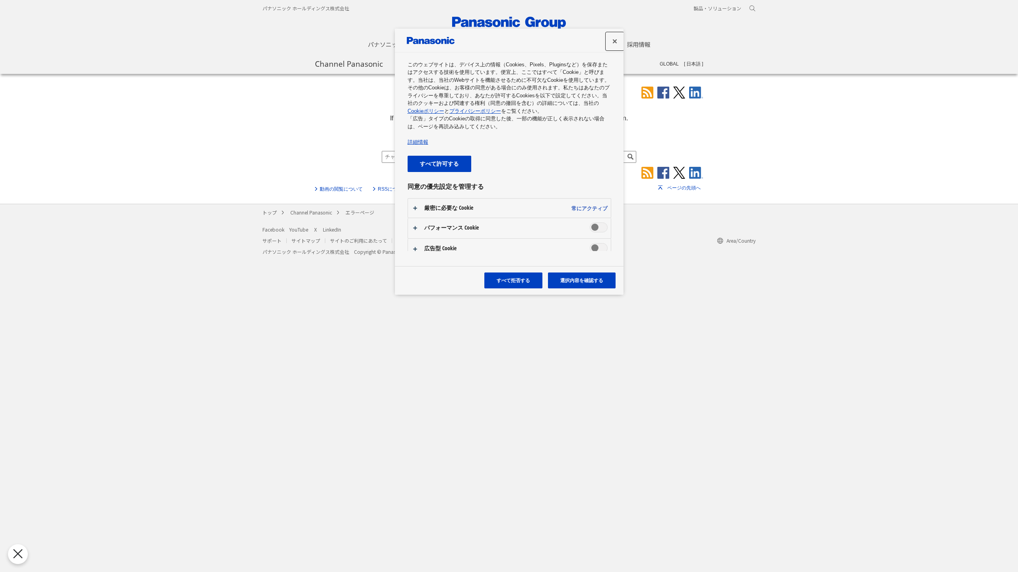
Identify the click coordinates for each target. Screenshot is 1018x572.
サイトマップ (305, 240)
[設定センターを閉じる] (615, 41)
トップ (269, 212)
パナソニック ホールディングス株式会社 (305, 8)
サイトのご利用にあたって (358, 240)
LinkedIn (332, 229)
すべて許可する (439, 163)
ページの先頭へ (684, 188)
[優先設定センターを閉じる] (18, 554)
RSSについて (392, 189)
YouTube (298, 229)
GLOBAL (669, 64)
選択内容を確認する (581, 280)
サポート (272, 240)
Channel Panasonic (349, 63)
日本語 (693, 64)
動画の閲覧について (341, 189)
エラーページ (360, 212)
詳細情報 (418, 142)
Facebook (273, 229)
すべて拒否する (513, 280)
